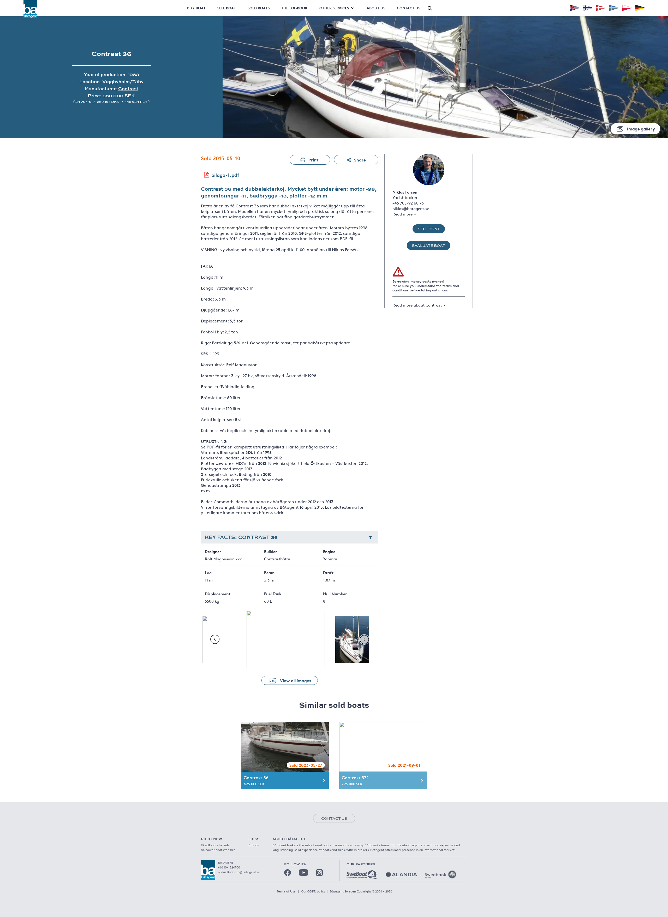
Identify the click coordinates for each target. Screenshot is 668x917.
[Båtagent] (30, 9)
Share (360, 160)
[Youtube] (303, 872)
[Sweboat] (362, 874)
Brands (253, 845)
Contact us (408, 7)
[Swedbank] (440, 874)
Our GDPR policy (313, 891)
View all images (295, 680)
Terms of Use (286, 891)
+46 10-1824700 (229, 867)
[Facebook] (287, 872)
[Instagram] (319, 872)
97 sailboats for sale (215, 845)
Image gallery (641, 128)
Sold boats (259, 7)
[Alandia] (401, 874)
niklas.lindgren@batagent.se (239, 872)
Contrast (128, 88)
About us (376, 7)
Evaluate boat (428, 245)
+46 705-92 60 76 (408, 203)
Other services (334, 7)
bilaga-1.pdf (225, 174)
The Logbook (294, 7)
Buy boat (196, 7)
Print (313, 160)
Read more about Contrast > (418, 305)
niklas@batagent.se (410, 208)
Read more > (404, 214)
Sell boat (226, 7)
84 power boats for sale (218, 850)
